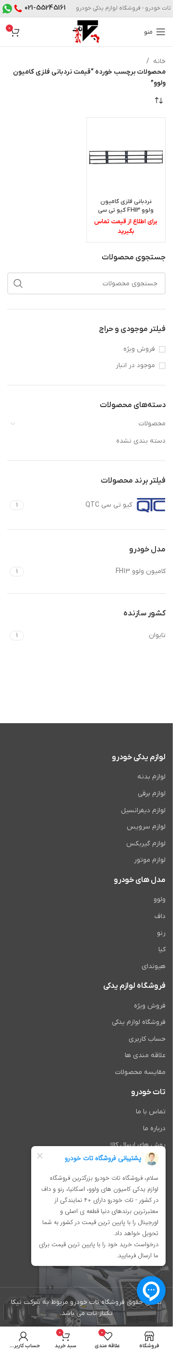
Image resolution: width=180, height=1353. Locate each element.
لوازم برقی (152, 793)
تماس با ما (151, 1111)
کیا (162, 949)
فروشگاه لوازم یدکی (139, 1022)
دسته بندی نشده (141, 441)
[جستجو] (18, 283)
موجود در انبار (135, 365)
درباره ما (154, 1128)
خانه (159, 61)
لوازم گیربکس (146, 843)
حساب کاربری (147, 1039)
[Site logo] (86, 31)
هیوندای (154, 966)
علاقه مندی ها (145, 1055)
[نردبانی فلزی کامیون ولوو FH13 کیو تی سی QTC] (126, 157)
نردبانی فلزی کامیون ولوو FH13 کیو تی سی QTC (126, 210)
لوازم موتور (150, 860)
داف (160, 916)
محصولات (152, 423)
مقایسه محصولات (140, 1072)
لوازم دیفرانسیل (143, 810)
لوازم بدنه (151, 776)
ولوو (160, 899)
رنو (161, 933)
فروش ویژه (139, 349)
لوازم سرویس (146, 826)
